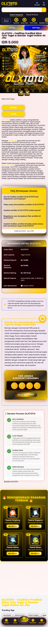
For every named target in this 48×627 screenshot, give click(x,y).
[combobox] (22, 10)
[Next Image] (46, 69)
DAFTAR (36, 28)
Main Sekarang (12, 526)
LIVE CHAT (42, 623)
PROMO (6, 623)
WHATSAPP (33, 623)
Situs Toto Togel (8, 165)
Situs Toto (13, 141)
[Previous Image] (2, 69)
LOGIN (12, 28)
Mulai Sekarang (25, 395)
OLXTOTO (5, 120)
